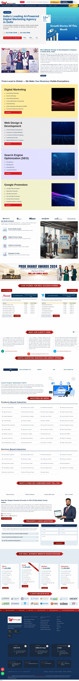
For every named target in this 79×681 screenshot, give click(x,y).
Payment (58, 630)
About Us (58, 619)
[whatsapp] (2, 673)
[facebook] (9, 640)
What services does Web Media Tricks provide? (12, 525)
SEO (11, 363)
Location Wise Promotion (45, 620)
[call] (2, 669)
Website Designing (27, 621)
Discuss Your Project (7, 315)
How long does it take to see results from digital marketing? (15, 533)
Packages (50, 5)
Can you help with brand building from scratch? (12, 537)
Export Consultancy (60, 623)
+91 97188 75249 (11, 33)
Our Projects (59, 621)
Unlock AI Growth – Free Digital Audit (12, 37)
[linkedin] (17, 640)
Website (39, 363)
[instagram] (14, 640)
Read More (43, 75)
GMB (54, 363)
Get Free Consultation (6, 512)
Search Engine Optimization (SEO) (30, 5)
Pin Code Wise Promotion (45, 625)
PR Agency (21, 5)
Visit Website (17, 315)
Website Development (28, 623)
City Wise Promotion (44, 623)
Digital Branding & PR (25, 363)
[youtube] (19, 640)
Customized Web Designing (29, 626)
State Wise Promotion (44, 622)
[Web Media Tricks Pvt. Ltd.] (8, 3)
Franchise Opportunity (65, 2)
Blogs (58, 628)
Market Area (69, 671)
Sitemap (64, 671)
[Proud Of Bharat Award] (20, 60)
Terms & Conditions (58, 671)
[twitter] (11, 640)
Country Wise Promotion (44, 627)
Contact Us (59, 626)
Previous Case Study (7, 290)
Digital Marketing (15, 5)
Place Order (5, 582)
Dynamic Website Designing (29, 619)
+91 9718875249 (55, 2)
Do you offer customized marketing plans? (11, 540)
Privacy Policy (51, 671)
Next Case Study (72, 290)
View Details (8, 112)
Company (55, 5)
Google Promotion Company (45, 629)
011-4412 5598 (25, 33)
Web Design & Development (6, 5)
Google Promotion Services (42, 5)
